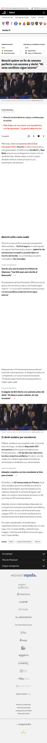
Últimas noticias (7, 17)
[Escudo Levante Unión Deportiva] (36, 23)
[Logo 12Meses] (23, 670)
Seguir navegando (10, 566)
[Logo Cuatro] (23, 602)
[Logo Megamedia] (24, 724)
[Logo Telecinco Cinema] (23, 663)
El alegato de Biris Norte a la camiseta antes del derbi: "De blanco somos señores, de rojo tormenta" (23, 395)
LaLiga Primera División (24, 541)
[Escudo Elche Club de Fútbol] (20, 23)
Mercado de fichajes (22, 17)
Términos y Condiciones (23, 704)
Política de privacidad (23, 707)
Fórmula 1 (41, 17)
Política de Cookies (23, 713)
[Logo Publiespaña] (23, 686)
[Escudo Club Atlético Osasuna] (45, 23)
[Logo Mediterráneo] (23, 694)
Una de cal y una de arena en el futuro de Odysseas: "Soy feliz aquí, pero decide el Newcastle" (19, 272)
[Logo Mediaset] (23, 576)
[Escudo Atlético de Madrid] (7, 23)
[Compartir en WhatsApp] (29, 136)
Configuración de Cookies (23, 710)
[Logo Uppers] (23, 655)
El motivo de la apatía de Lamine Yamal (16, 8)
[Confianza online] (23, 735)
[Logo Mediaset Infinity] (23, 586)
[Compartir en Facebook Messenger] (39, 136)
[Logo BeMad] (23, 648)
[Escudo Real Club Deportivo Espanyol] (24, 23)
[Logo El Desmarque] (23, 617)
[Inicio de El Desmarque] (4, 13)
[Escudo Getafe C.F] (32, 23)
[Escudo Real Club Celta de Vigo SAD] (12, 23)
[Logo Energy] (23, 640)
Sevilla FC (6, 30)
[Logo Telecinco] (23, 594)
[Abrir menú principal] (44, 13)
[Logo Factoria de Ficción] (23, 625)
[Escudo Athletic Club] (3, 23)
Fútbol (12, 13)
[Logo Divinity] (23, 609)
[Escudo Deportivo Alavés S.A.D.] (16, 23)
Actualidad (7, 553)
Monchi (37, 541)
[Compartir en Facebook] (43, 136)
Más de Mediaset (10, 559)
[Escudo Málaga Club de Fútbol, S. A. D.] (41, 23)
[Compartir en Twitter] (34, 136)
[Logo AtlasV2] (23, 679)
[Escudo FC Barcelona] (28, 23)
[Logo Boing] (23, 632)
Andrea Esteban (7, 110)
